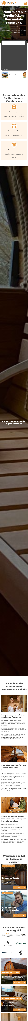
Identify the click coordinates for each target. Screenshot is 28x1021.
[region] (14, 55)
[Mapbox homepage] (5, 69)
